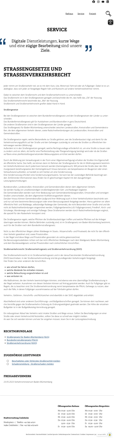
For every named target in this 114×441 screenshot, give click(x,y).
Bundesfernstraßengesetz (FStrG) (22, 340)
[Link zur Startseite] (12, 13)
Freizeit (92, 13)
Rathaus (69, 13)
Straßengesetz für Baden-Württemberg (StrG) (28, 337)
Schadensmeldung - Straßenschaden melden (33, 364)
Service (81, 13)
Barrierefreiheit (41, 434)
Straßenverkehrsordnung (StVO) (22, 343)
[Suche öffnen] (108, 13)
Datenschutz (75, 434)
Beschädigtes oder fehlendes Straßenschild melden (36, 360)
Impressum (90, 434)
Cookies (82, 434)
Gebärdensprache (64, 434)
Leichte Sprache (52, 434)
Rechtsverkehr (30, 434)
